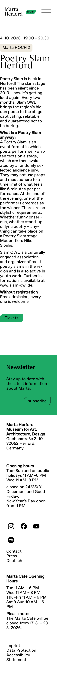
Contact (14, 551)
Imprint (13, 646)
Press (11, 556)
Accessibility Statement (18, 657)
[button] (16, 48)
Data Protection (21, 650)
